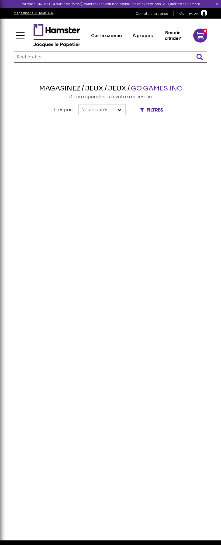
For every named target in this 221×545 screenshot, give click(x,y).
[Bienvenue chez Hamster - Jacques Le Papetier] (56, 35)
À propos (143, 36)
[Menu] (20, 35)
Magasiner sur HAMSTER (33, 13)
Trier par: (63, 109)
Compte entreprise (152, 14)
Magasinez (59, 88)
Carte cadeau (106, 36)
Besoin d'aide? (173, 35)
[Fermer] (217, 4)
